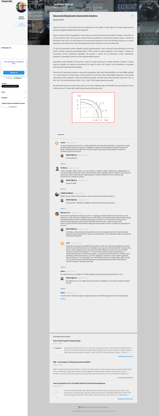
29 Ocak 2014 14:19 (83, 278)
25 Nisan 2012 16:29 (79, 193)
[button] (132, 16)
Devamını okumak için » (126, 356)
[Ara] (136, 5)
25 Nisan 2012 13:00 (71, 142)
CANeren (64, 168)
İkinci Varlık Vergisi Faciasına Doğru (67, 341)
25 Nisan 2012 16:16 (83, 155)
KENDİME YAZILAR (63, 4)
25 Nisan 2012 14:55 (73, 168)
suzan (63, 143)
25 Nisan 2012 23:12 (75, 213)
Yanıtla (63, 164)
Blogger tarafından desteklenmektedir (94, 407)
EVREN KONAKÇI (67, 193)
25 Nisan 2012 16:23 (83, 180)
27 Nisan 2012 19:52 (76, 243)
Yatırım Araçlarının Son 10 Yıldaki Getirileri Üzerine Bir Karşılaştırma (79, 383)
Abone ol (13, 73)
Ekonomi (61, 135)
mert (68, 243)
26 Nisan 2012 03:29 (83, 229)
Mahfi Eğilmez (71, 155)
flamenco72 (65, 213)
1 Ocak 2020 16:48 (70, 293)
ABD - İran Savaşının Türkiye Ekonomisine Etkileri (71, 362)
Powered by (9, 78)
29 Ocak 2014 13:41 (71, 271)
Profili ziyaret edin (21, 24)
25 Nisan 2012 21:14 (83, 200)
